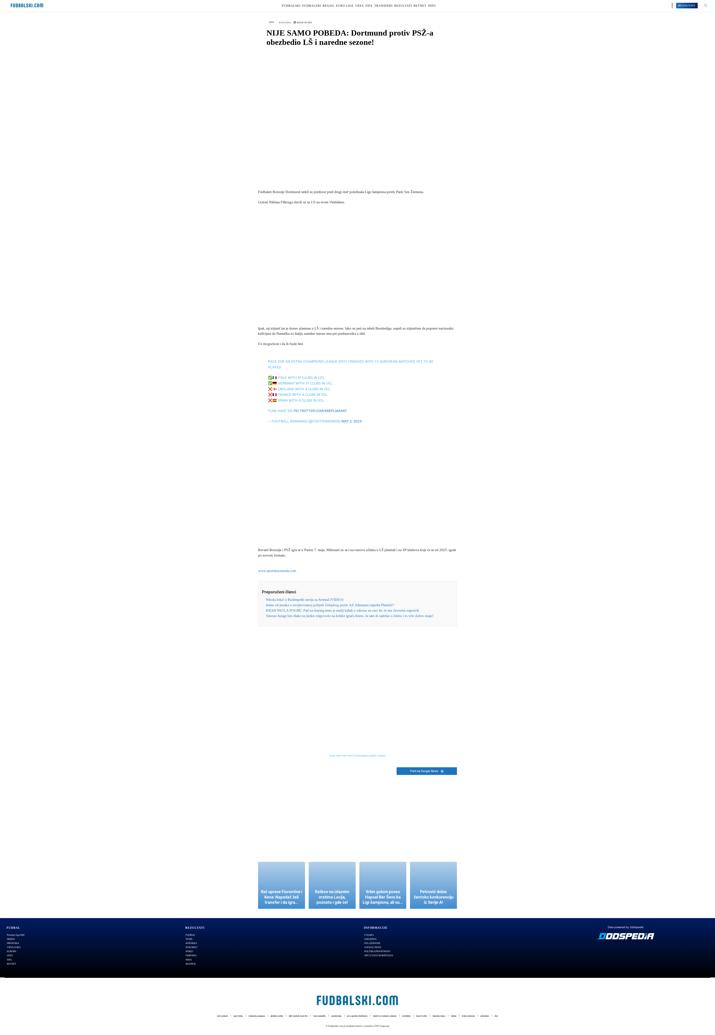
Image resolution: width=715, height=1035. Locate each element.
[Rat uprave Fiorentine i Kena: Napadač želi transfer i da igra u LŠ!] (281, 880)
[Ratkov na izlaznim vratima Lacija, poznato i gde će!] (332, 880)
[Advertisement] (357, 265)
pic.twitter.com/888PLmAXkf (320, 406)
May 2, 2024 (351, 416)
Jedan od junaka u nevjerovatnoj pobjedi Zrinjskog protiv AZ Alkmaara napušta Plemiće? (330, 600)
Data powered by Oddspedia (625, 922)
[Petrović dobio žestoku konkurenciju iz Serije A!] (433, 880)
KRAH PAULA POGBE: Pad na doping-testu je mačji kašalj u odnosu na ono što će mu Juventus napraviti (342, 606)
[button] (705, 5)
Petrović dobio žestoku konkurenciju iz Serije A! (433, 892)
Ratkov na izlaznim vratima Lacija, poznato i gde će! (332, 892)
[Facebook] (344, 175)
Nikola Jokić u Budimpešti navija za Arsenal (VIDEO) (304, 595)
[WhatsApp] (370, 175)
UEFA (271, 22)
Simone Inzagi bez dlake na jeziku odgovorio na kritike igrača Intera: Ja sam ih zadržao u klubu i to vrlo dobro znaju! (349, 611)
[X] (353, 175)
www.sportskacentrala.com (277, 566)
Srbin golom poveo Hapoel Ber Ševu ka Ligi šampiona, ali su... (383, 892)
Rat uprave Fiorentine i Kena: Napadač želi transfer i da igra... (281, 892)
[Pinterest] (362, 175)
